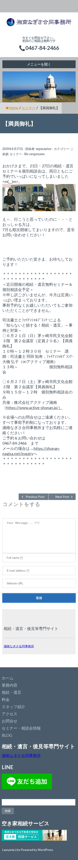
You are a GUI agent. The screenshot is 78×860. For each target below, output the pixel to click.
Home (13, 108)
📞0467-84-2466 (39, 48)
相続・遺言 (11, 692)
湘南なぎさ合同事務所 (19, 646)
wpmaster (44, 149)
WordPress (45, 850)
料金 (6, 699)
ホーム (7, 678)
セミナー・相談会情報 (21, 728)
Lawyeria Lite (11, 850)
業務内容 (9, 685)
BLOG (7, 735)
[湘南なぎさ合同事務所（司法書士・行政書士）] (39, 24)
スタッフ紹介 (13, 706)
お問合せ (9, 721)
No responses (34, 154)
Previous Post (35, 496)
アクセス (9, 713)
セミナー (29, 108)
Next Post (62, 496)
